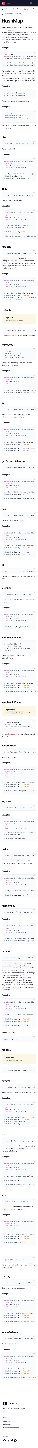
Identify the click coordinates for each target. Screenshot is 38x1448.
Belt (13, 13)
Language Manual (5, 8)
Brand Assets (8, 1424)
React (34, 9)
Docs (8, 3)
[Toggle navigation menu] (3, 14)
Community (7, 1421)
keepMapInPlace (14, 734)
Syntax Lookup (26, 8)
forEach (11, 336)
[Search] (31, 3)
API (13, 9)
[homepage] (3, 3)
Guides (19, 9)
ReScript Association (11, 1428)
